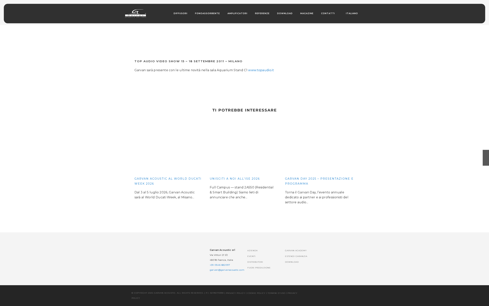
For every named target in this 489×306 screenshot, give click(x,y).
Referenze (262, 13)
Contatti (328, 13)
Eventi (251, 256)
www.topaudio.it (261, 70)
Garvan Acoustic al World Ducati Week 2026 (168, 181)
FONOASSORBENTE (207, 13)
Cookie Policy (256, 293)
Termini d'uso (276, 293)
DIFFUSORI (180, 13)
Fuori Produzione (259, 267)
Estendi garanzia (296, 256)
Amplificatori (237, 13)
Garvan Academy (296, 250)
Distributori (255, 262)
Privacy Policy (235, 293)
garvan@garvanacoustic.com (227, 269)
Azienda (252, 250)
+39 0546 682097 (220, 264)
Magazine (306, 13)
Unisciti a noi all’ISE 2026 (235, 178)
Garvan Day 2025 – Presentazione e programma (319, 181)
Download (285, 13)
